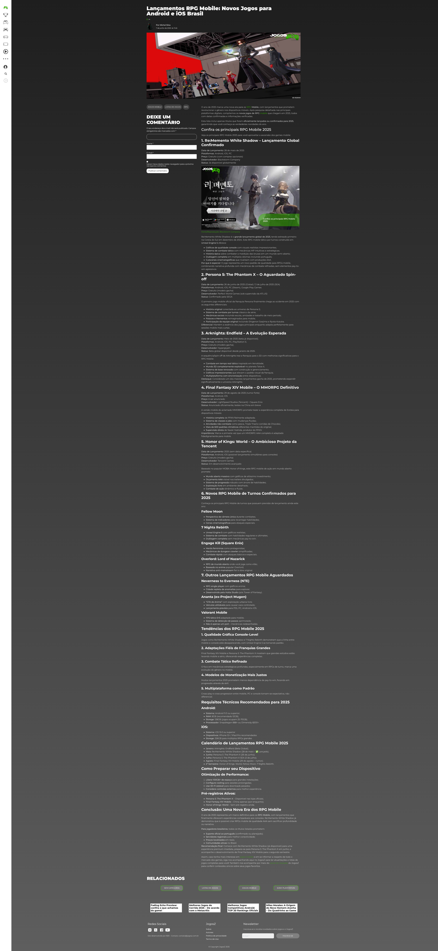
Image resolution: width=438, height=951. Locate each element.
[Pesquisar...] (6, 74)
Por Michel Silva (163, 25)
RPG (186, 107)
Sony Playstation (286, 888)
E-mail (150, 153)
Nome (150, 144)
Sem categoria (171, 888)
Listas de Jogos (173, 107)
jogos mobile (246, 857)
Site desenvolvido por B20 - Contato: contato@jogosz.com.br (173, 936)
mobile (263, 113)
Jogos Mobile (155, 107)
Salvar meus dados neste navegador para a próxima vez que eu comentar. (170, 165)
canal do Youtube (279, 863)
